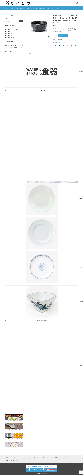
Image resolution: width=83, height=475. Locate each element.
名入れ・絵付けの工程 (44, 8)
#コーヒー (20, 47)
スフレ (59, 40)
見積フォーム (54, 8)
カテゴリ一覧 (34, 8)
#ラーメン (7, 45)
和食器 (16, 8)
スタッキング (57, 42)
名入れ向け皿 (9, 33)
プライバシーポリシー (64, 457)
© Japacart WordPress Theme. (41, 473)
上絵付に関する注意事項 (36, 457)
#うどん (15, 47)
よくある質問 (54, 457)
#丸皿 (12, 45)
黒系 (64, 42)
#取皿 (10, 47)
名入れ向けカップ (10, 35)
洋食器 (21, 8)
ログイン (73, 3)
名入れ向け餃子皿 (10, 37)
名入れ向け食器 (9, 8)
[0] (77, 3)
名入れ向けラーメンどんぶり (12, 29)
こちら (69, 29)
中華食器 (27, 8)
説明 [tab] (30, 53)
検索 (6, 18)
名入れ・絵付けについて (23, 457)
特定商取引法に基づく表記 (12, 460)
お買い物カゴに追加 (63, 35)
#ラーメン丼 (18, 45)
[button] (49, 36)
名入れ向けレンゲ (10, 31)
